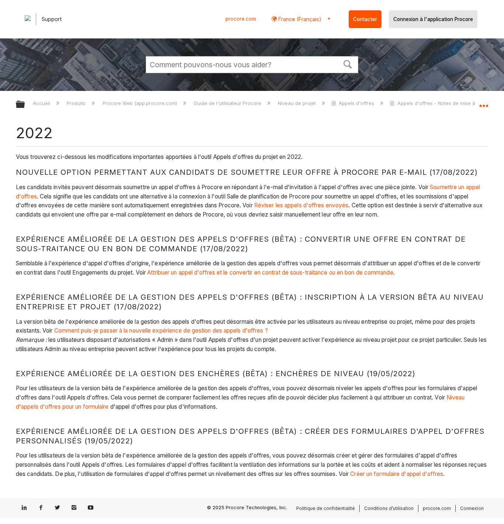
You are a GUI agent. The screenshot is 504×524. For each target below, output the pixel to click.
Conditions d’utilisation (389, 508)
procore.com (240, 19)
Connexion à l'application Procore (433, 19)
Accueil (42, 103)
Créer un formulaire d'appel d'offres (396, 473)
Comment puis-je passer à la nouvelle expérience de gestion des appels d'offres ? (161, 330)
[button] (348, 63)
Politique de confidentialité (325, 508)
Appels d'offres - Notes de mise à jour (441, 103)
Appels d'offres (356, 103)
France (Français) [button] (299, 19)
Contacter (365, 19)
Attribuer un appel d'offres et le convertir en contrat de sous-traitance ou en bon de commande (270, 272)
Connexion (472, 508)
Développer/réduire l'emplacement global (483, 102)
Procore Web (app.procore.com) (140, 103)
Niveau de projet (297, 103)
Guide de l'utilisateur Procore (228, 103)
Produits (77, 103)
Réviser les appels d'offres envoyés (301, 205)
